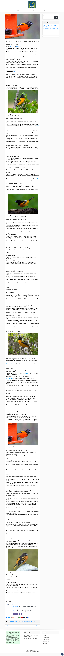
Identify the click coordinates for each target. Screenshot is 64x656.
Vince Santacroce (19, 46)
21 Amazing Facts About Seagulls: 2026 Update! (50, 32)
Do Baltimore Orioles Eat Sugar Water (28, 621)
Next (37, 625)
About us (44, 635)
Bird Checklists (35, 10)
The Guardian (30, 609)
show (14, 71)
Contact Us (45, 643)
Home (15, 10)
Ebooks (49, 10)
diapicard (12, 572)
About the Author (46, 637)
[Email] (21, 614)
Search (44, 15)
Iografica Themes (36, 651)
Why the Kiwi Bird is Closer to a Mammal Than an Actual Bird (50, 26)
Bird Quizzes (29, 10)
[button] (62, 654)
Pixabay (17, 572)
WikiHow (34, 609)
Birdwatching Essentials (21, 10)
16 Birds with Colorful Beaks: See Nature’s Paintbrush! (50, 29)
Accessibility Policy (46, 641)
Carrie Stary (13, 355)
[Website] (19, 614)
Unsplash (18, 355)
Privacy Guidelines (46, 639)
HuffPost (19, 610)
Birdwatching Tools (43, 10)
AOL (15, 610)
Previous (8, 625)
